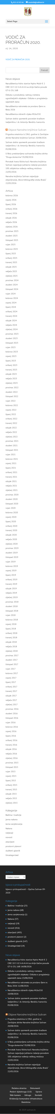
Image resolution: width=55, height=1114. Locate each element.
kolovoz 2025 (12, 249)
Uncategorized (12, 855)
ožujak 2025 (11, 267)
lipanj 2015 (11, 780)
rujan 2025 (11, 244)
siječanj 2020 (12, 543)
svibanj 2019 (11, 579)
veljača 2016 (11, 753)
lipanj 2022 (11, 414)
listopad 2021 (12, 450)
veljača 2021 (11, 485)
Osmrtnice (25, 1102)
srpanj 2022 (11, 410)
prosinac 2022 (12, 387)
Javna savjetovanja (14, 824)
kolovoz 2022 (12, 405)
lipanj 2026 (11, 204)
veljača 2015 (11, 798)
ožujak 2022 (11, 427)
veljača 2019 (11, 593)
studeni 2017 (12, 660)
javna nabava (11, 819)
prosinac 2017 (12, 655)
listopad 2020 (12, 503)
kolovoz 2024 (12, 298)
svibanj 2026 (11, 209)
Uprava (39, 1091)
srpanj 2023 (11, 356)
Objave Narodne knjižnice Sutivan (27, 129)
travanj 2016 (11, 744)
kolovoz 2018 (12, 619)
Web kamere (15, 1095)
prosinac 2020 (12, 494)
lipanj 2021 (11, 468)
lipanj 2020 (11, 521)
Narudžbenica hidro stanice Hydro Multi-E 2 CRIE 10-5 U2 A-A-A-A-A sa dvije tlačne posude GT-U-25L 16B (26, 87)
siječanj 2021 (12, 490)
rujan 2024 (11, 293)
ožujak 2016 (11, 749)
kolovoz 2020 (12, 512)
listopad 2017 (12, 664)
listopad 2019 (12, 557)
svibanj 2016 (11, 740)
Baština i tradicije (13, 815)
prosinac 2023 (12, 334)
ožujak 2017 (11, 695)
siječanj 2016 (12, 758)
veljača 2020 (11, 539)
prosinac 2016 (12, 709)
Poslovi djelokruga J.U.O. (21, 1091)
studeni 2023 (12, 338)
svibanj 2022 (11, 418)
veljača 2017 (11, 700)
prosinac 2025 (12, 231)
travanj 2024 (11, 316)
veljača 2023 (11, 378)
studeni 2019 (12, 552)
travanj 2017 (11, 691)
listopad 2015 (12, 767)
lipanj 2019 (11, 575)
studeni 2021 (12, 445)
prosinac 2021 (12, 441)
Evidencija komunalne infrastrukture (26, 1098)
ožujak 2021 (11, 481)
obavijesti (10, 842)
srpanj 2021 (11, 463)
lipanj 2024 (11, 307)
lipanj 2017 (11, 682)
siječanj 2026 (12, 226)
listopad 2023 (12, 343)
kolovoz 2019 (12, 566)
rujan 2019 (11, 561)
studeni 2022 (12, 392)
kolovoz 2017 (12, 673)
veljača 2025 (11, 271)
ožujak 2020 (11, 535)
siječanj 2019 (12, 597)
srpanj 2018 (11, 624)
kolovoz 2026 (12, 195)
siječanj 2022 (12, 436)
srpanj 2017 (11, 677)
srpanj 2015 (11, 776)
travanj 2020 (11, 530)
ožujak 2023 (11, 374)
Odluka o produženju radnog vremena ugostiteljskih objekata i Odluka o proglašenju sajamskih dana (27, 98)
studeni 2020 (12, 499)
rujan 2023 (11, 347)
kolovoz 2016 (12, 727)
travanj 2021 (11, 477)
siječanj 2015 (12, 802)
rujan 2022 (11, 401)
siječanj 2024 (12, 329)
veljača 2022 (11, 432)
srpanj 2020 (11, 517)
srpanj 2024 (11, 302)
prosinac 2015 (12, 762)
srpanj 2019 (11, 570)
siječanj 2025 (12, 276)
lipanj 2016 (11, 735)
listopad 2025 (12, 240)
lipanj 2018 (11, 628)
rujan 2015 (11, 771)
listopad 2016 (12, 718)
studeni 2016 (12, 713)
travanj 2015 (11, 789)
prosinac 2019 (12, 548)
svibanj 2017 (11, 686)
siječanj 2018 (12, 651)
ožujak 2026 (11, 218)
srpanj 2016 (11, 731)
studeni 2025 (12, 235)
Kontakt (38, 1095)
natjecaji (9, 833)
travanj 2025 (11, 262)
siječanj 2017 (12, 704)
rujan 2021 (11, 454)
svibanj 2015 (11, 785)
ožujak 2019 (11, 588)
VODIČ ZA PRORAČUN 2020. (18, 59)
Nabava (9, 828)
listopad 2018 (12, 610)
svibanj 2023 (11, 365)
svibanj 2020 (11, 526)
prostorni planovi (13, 846)
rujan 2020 (11, 508)
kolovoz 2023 (12, 351)
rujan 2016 (11, 722)
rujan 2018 (11, 615)
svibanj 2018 (11, 633)
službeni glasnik (13, 850)
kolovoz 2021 (12, 459)
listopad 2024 (12, 289)
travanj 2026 (11, 213)
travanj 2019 (11, 584)
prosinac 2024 (12, 280)
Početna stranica (19, 1088)
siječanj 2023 (12, 383)
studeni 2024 (12, 284)
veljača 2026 (11, 222)
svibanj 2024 (11, 311)
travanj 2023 (11, 369)
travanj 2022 (11, 423)
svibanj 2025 (11, 258)
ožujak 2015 (11, 794)
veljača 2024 (11, 325)
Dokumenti (35, 1088)
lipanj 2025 (11, 253)
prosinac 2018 (12, 602)
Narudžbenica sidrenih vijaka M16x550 (23, 114)
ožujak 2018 (11, 642)
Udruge (27, 1095)
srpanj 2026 (11, 200)
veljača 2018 (11, 646)
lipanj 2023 (11, 360)
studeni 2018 (12, 606)
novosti (9, 837)
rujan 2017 (11, 669)
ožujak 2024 (11, 320)
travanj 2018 (11, 637)
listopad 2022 (12, 396)
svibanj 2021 (11, 472)
